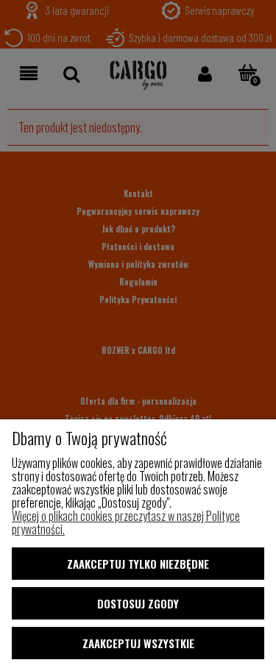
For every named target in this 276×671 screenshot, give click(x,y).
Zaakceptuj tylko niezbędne (138, 563)
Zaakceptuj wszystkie (138, 643)
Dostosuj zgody (138, 603)
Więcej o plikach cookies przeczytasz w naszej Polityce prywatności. (126, 522)
